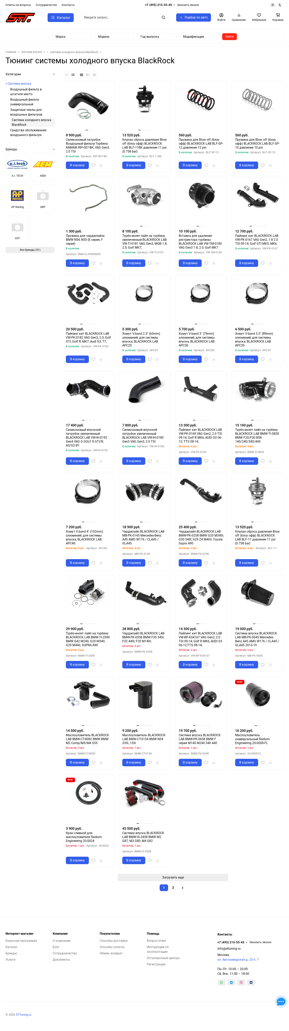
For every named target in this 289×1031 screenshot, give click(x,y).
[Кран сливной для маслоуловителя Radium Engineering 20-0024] (88, 800)
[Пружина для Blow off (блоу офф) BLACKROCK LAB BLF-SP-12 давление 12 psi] (201, 106)
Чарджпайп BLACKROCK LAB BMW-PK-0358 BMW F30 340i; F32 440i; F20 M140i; (143, 637)
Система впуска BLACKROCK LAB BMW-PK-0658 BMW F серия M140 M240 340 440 (200, 739)
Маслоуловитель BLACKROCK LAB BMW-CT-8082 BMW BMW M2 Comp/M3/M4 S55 (87, 739)
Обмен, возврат (111, 953)
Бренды (11, 149)
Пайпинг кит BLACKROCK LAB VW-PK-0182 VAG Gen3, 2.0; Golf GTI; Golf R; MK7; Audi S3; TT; (88, 337)
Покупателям (110, 933)
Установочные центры (163, 958)
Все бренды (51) (30, 249)
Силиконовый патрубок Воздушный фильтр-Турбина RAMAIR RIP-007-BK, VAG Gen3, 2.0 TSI (88, 145)
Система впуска (19, 83)
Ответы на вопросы (18, 4)
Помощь (153, 933)
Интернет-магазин (19, 933)
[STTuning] (20, 17)
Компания (60, 933)
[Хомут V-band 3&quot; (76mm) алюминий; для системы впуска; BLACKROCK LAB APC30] (201, 300)
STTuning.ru (23, 1014)
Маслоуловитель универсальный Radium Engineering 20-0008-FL (252, 739)
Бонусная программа (21, 941)
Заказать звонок (188, 4)
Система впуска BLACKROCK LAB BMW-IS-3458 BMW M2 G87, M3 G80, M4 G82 (143, 837)
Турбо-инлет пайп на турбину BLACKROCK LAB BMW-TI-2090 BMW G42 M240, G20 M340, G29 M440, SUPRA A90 (88, 639)
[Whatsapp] (221, 982)
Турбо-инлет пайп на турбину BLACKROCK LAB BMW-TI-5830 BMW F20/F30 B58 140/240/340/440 (257, 435)
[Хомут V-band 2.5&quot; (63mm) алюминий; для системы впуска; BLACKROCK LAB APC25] (144, 300)
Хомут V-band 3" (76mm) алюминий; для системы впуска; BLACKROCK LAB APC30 (196, 339)
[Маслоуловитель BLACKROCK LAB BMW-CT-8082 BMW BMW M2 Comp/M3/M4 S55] (88, 702)
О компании (61, 941)
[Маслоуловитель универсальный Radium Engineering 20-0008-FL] (257, 702)
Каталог (11, 947)
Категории (13, 74)
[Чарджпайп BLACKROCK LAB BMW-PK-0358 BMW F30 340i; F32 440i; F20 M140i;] (144, 600)
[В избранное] (93, 165)
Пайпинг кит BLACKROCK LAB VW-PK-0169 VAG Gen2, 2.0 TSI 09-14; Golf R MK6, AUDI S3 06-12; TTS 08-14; (200, 435)
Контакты (68, 4)
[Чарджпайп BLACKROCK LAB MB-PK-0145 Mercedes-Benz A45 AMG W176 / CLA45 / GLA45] (144, 498)
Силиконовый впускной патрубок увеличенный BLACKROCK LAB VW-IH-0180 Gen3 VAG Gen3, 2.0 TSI (143, 435)
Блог (56, 947)
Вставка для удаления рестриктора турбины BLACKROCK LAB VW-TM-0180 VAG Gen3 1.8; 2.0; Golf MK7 (200, 241)
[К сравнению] (101, 165)
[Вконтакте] (251, 982)
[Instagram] (241, 982)
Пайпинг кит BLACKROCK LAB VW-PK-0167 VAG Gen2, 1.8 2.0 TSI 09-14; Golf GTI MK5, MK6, (256, 239)
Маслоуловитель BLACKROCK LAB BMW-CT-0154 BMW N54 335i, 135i (144, 739)
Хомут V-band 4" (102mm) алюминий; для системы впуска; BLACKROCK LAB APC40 (84, 537)
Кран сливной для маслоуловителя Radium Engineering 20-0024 (84, 837)
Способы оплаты (112, 947)
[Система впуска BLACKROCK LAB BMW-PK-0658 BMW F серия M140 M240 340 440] (201, 702)
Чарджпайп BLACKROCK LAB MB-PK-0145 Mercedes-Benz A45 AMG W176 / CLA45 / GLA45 (143, 537)
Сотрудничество (46, 4)
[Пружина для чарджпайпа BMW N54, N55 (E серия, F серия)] (88, 202)
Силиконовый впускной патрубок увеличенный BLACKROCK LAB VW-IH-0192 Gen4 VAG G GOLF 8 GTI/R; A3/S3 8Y (86, 437)
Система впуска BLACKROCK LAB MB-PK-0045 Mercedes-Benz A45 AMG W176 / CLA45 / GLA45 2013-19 (257, 639)
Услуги (10, 959)
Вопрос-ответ (157, 941)
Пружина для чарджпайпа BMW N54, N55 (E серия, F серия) (85, 239)
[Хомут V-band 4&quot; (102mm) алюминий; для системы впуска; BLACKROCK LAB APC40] (88, 498)
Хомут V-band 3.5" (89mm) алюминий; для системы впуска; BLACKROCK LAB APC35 (254, 339)
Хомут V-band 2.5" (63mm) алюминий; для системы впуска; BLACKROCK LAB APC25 (141, 339)
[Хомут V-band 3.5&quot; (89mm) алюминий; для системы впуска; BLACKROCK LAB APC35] (257, 300)
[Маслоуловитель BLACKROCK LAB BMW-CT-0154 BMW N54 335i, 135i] (144, 702)
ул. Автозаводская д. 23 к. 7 (238, 959)
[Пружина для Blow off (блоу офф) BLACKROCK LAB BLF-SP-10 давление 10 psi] (257, 106)
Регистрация (156, 964)
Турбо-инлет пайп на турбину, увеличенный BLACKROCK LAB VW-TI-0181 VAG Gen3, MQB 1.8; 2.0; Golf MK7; (144, 241)
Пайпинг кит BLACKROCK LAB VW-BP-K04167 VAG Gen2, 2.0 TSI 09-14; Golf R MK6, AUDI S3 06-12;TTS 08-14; (200, 639)
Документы (61, 959)
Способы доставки (113, 941)
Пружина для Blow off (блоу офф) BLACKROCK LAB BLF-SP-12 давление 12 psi (201, 143)
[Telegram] (231, 982)
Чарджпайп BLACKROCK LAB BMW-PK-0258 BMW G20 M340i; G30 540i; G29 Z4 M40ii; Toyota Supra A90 (201, 537)
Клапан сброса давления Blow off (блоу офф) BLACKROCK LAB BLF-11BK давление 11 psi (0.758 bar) (144, 145)
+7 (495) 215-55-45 (158, 5)
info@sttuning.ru (229, 948)
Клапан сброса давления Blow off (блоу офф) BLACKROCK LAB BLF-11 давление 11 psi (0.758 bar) (257, 537)
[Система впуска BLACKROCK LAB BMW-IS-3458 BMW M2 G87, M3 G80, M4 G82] (144, 800)
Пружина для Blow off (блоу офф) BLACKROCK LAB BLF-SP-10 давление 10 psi (257, 143)
